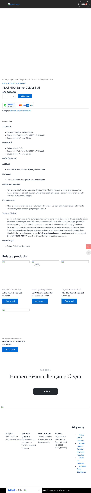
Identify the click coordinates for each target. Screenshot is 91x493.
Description (7, 121)
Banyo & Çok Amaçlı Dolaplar (19, 80)
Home (4, 80)
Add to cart (25, 96)
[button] (52, 4)
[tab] (7, 121)
